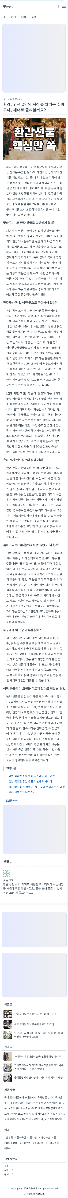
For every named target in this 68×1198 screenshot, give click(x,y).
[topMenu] (64, 6)
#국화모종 (25, 1142)
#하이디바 (38, 1142)
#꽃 (54, 1137)
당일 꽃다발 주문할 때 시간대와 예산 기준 (32, 776)
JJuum (40, 1193)
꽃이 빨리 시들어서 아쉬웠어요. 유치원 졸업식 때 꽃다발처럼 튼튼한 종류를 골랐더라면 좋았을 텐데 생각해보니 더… (34, 1097)
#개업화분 (44, 1137)
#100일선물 (10, 1142)
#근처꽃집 (20, 1137)
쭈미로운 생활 (30, 1188)
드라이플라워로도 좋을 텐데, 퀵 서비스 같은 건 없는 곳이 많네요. (34, 1113)
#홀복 (7, 1148)
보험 (33, 17)
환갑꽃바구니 (12, 800)
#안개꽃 (8, 1137)
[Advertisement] (34, 58)
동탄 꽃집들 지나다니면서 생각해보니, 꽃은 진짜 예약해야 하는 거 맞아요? (34, 1119)
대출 (23, 17)
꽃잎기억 (8, 880)
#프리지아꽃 (52, 1142)
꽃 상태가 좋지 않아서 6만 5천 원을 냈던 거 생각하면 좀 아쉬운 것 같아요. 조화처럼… (34, 1102)
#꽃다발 (32, 1137)
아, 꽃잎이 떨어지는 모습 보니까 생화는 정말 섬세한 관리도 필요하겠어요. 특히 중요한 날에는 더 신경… (34, 1108)
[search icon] (57, 6)
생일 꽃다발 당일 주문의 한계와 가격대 (30, 781)
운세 (13, 17)
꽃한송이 (8, 6)
